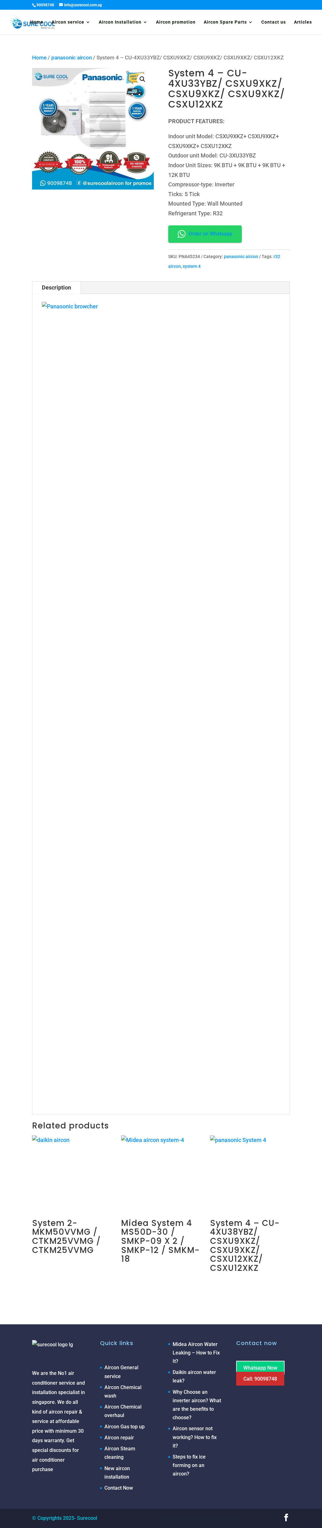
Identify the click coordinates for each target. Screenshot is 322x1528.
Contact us (273, 22)
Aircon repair (119, 1438)
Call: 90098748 (260, 1379)
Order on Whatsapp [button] (210, 234)
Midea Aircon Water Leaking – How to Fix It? (196, 1352)
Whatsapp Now (260, 1368)
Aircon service (68, 22)
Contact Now (118, 1488)
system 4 (192, 266)
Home (36, 22)
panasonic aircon (71, 58)
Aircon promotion (176, 22)
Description (56, 287)
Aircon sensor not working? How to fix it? (195, 1437)
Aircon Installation (120, 22)
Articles (303, 22)
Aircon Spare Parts (225, 22)
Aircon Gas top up (124, 1427)
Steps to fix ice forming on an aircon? (189, 1465)
